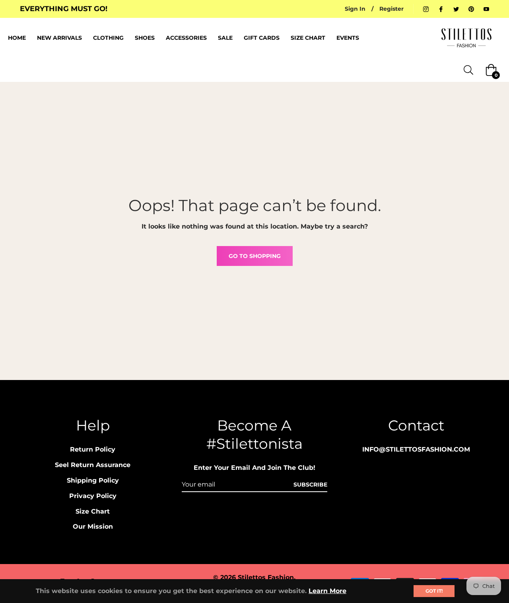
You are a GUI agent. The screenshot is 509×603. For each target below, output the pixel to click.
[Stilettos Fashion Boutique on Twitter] (456, 8)
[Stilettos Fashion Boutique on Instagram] (426, 8)
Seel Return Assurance (92, 465)
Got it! (434, 591)
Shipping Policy (93, 480)
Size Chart (93, 511)
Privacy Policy (93, 496)
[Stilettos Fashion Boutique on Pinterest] (471, 8)
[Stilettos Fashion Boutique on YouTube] (486, 8)
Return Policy (92, 449)
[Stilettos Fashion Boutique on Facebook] (441, 8)
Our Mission (93, 526)
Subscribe (310, 484)
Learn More (327, 591)
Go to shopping (255, 256)
